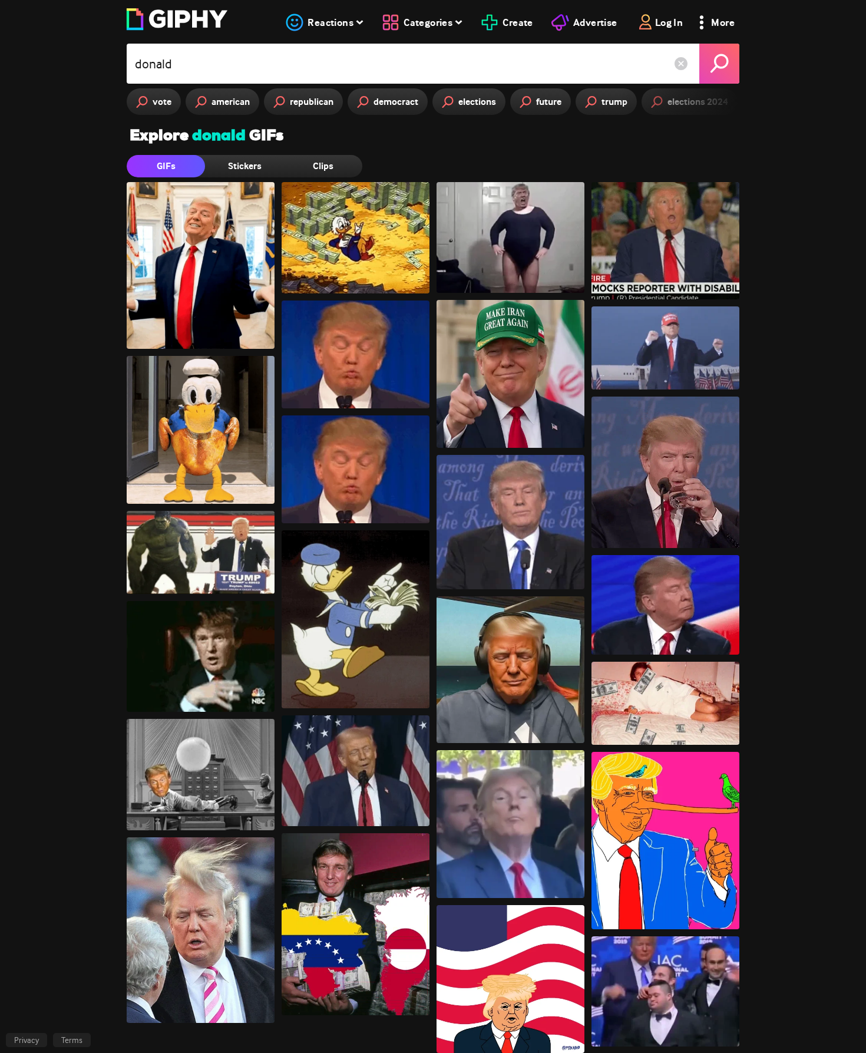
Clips (323, 165)
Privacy (26, 1040)
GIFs (166, 165)
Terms (71, 1040)
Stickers (245, 165)
